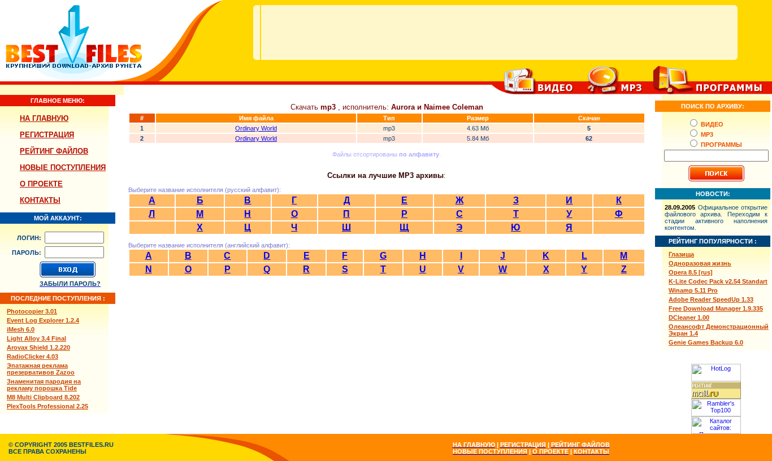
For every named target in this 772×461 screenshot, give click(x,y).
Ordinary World (256, 128)
